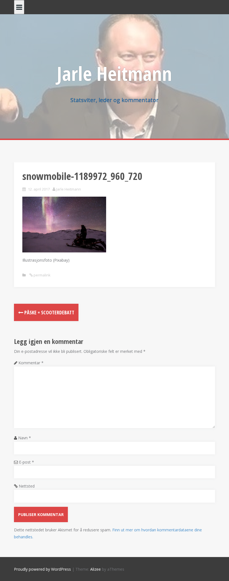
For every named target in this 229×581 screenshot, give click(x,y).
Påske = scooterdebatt (48, 312)
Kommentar (31, 362)
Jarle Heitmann (114, 73)
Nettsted (27, 486)
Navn (24, 437)
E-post (26, 462)
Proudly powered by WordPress (42, 569)
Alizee (95, 569)
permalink (42, 275)
